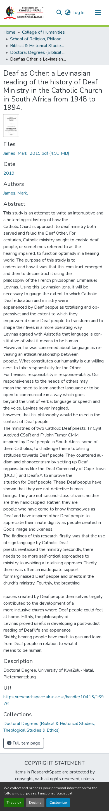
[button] (23, 13)
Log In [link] (78, 13)
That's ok (14, 802)
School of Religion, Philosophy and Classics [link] (38, 39)
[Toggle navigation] (98, 12)
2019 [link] (9, 173)
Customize (58, 802)
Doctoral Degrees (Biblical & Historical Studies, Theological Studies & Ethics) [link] (38, 52)
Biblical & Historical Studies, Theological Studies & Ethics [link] (38, 46)
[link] (54, 153)
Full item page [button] (25, 743)
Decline (35, 802)
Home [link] (9, 32)
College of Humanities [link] (43, 32)
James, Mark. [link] (15, 193)
